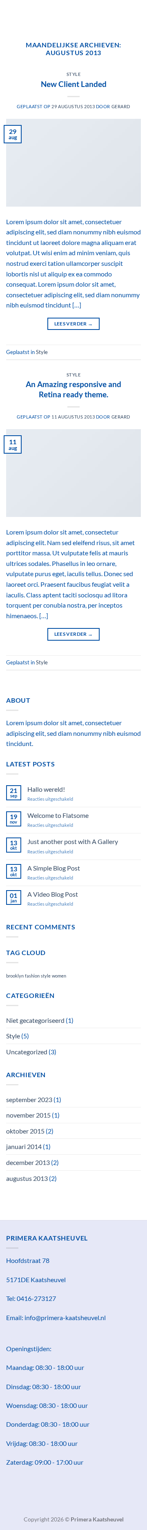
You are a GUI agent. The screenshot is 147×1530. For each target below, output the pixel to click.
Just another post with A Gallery (72, 841)
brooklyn (15, 975)
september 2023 (29, 1099)
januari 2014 (24, 1146)
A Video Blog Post (52, 894)
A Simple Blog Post (53, 868)
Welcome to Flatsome (58, 815)
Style (74, 74)
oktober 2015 (25, 1131)
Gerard (120, 106)
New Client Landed (74, 84)
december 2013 (28, 1162)
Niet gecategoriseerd (35, 1020)
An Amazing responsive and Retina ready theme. (73, 389)
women (59, 975)
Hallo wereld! (46, 789)
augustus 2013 (27, 1178)
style (46, 975)
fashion (32, 975)
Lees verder (73, 324)
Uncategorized (26, 1052)
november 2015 (28, 1115)
